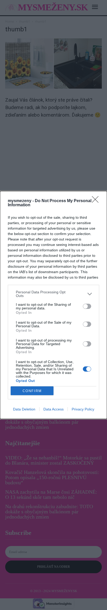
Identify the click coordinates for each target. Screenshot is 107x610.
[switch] (87, 306)
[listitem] (53, 293)
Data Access (53, 409)
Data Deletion (24, 409)
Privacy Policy (83, 409)
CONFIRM (32, 391)
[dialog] (53, 305)
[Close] (97, 201)
